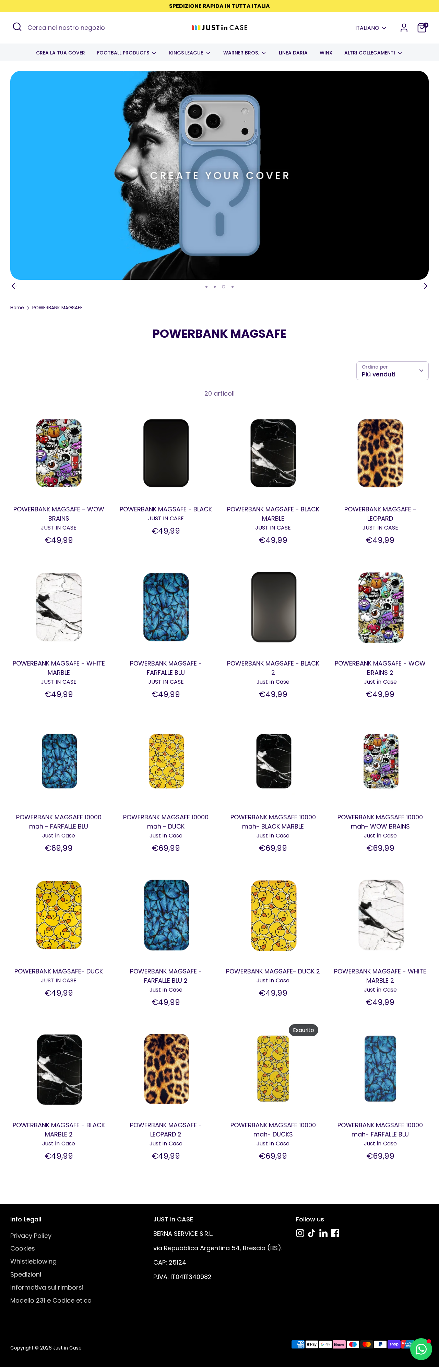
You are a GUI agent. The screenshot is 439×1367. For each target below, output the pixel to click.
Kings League (186, 52)
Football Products (124, 52)
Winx (326, 52)
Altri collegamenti (370, 52)
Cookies (22, 1248)
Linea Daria (293, 52)
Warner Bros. (241, 52)
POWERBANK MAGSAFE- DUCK (58, 971)
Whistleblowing (33, 1261)
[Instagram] (300, 1233)
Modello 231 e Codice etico (51, 1300)
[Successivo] (424, 286)
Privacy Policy (30, 1235)
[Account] (404, 28)
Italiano (367, 28)
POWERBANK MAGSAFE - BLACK (166, 509)
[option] (219, 175)
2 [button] (215, 287)
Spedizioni (25, 1274)
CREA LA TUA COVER (60, 52)
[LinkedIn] (323, 1233)
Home (17, 308)
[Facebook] (335, 1233)
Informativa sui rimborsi (46, 1287)
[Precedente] (14, 286)
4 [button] (233, 287)
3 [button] (223, 286)
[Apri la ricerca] (17, 27)
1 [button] (206, 287)
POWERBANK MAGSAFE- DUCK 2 (273, 971)
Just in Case (67, 1348)
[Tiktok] (312, 1233)
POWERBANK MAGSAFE (57, 308)
